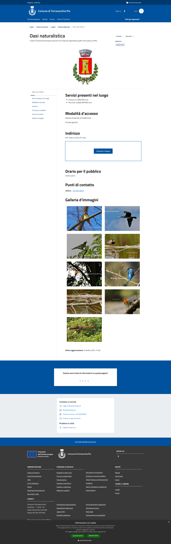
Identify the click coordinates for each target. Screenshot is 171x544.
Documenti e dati (33, 494)
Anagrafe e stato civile (64, 472)
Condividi (119, 36)
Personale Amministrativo (36, 490)
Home (32, 27)
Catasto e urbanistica (64, 487)
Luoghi (53, 27)
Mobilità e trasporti (63, 490)
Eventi (117, 493)
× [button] (169, 522)
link (104, 532)
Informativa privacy (92, 508)
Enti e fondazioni (33, 483)
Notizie (117, 472)
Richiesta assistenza (63, 515)
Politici (29, 487)
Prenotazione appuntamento (66, 504)
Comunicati (119, 476)
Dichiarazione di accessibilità (95, 515)
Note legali (89, 512)
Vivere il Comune (42, 27)
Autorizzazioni (90, 490)
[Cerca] (141, 11)
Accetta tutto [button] (78, 536)
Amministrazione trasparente (96, 504)
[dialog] (85, 532)
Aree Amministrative (34, 476)
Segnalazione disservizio (65, 508)
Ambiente (89, 483)
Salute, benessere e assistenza (96, 487)
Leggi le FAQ (61, 512)
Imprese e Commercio (64, 483)
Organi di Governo (33, 472)
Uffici (29, 480)
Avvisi (117, 480)
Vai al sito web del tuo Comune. (85, 442)
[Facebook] (124, 11)
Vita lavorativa (61, 480)
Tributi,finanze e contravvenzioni (97, 480)
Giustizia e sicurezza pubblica (95, 476)
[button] (85, 540)
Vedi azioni (129, 36)
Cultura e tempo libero (64, 476)
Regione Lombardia (33, 2)
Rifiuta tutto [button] (93, 536)
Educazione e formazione (94, 472)
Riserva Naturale (64, 27)
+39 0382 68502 (78, 191)
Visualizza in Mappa (103, 151)
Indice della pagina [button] (37, 92)
